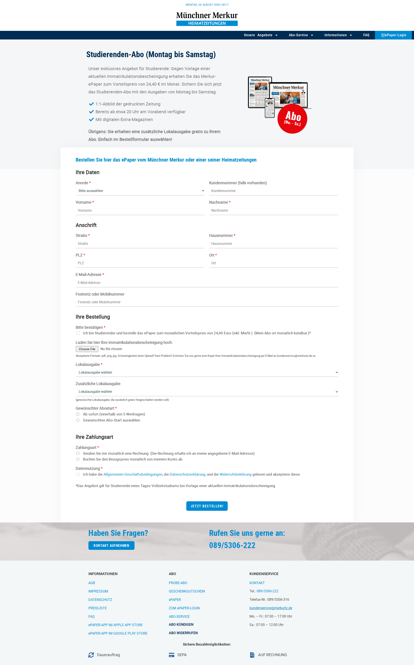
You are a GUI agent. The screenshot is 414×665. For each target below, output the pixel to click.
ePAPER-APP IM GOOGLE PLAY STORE (117, 633)
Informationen (336, 35)
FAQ (366, 35)
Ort (213, 255)
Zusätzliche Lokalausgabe (98, 383)
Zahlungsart (87, 447)
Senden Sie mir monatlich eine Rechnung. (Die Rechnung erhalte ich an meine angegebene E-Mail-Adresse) (169, 453)
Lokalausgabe (89, 364)
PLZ (80, 255)
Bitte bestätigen (90, 327)
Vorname (85, 202)
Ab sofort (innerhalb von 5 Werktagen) (114, 414)
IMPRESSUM (98, 591)
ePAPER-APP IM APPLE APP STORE (115, 625)
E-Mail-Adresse (90, 274)
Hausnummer (222, 235)
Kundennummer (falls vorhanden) (238, 182)
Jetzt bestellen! (207, 506)
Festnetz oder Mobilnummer (100, 294)
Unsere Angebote (258, 35)
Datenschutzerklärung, (188, 474)
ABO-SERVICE (179, 617)
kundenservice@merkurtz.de (270, 608)
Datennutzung (89, 468)
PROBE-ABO (178, 583)
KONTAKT (257, 583)
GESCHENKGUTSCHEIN (187, 591)
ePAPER (175, 600)
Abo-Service (298, 35)
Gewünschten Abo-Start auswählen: (112, 420)
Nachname (220, 202)
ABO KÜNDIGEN (181, 625)
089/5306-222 (267, 591)
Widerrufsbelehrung (236, 474)
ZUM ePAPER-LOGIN (184, 608)
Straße (83, 235)
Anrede (83, 182)
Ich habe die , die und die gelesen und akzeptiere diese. (192, 474)
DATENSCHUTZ (100, 600)
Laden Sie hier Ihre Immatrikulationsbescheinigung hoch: (124, 342)
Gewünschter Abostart (96, 408)
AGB (91, 583)
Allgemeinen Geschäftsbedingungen (133, 474)
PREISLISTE (97, 608)
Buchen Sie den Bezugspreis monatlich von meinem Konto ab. (133, 459)
